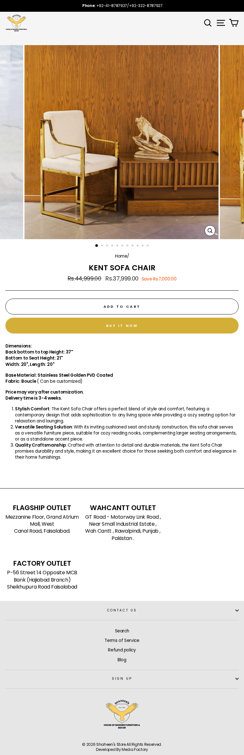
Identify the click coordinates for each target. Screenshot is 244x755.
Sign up (122, 678)
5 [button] (117, 246)
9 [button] (138, 246)
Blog (122, 660)
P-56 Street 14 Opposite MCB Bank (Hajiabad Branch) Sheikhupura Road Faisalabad (42, 579)
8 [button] (133, 246)
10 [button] (143, 246)
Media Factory (135, 749)
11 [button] (148, 246)
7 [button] (128, 246)
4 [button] (112, 246)
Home (121, 256)
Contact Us (122, 610)
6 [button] (123, 246)
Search (122, 631)
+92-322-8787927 (146, 5)
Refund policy (122, 650)
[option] (122, 6)
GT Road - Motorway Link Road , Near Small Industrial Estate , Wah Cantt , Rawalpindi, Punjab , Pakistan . (123, 528)
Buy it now (122, 325)
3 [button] (107, 246)
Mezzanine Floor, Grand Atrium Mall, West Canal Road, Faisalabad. (42, 524)
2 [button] (102, 246)
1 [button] (96, 245)
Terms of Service (122, 640)
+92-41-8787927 (111, 5)
